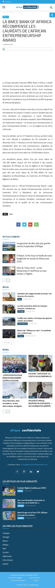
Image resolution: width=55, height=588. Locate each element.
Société (6, 552)
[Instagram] (24, 471)
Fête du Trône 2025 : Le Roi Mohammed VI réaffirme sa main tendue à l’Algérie (31, 270)
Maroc (20, 13)
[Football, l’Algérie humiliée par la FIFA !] (9, 491)
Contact (35, 580)
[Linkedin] (31, 471)
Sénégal (21, 311)
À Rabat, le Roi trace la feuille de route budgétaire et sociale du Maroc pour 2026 (34, 258)
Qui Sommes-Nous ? (19, 580)
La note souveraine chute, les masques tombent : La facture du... (32, 307)
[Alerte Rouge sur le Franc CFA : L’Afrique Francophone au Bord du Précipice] (9, 515)
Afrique (12, 13)
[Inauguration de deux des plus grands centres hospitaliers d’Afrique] (9, 246)
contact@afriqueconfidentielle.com (34, 464)
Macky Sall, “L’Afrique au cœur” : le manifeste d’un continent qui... (34, 331)
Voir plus (7, 342)
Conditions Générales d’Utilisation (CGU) (24, 575)
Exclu (11, 214)
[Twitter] (37, 471)
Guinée (5, 564)
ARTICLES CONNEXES (11, 236)
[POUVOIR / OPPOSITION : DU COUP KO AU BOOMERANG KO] (41, 363)
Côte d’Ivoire (8, 560)
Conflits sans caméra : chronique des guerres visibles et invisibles (34, 319)
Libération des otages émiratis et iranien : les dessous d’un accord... (34, 294)
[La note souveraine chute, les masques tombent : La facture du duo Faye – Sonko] (9, 309)
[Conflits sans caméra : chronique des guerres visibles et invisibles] (9, 321)
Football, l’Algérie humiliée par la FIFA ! (31, 488)
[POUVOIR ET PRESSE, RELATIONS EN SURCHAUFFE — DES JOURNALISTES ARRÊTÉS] (41, 390)
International (22, 324)
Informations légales (15, 578)
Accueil (5, 13)
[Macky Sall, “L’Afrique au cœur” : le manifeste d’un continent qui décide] (9, 333)
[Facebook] (17, 471)
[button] (51, 7)
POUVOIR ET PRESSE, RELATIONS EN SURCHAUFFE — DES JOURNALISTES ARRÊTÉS (40, 403)
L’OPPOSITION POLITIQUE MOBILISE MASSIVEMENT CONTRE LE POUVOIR (12, 378)
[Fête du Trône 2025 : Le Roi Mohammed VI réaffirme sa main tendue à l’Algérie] (9, 270)
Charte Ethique (35, 578)
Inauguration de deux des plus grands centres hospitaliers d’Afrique (33, 245)
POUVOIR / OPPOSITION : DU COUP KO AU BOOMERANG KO (40, 375)
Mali (19, 299)
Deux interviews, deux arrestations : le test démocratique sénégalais (12, 403)
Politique (6, 533)
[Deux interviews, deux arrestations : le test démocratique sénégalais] (15, 390)
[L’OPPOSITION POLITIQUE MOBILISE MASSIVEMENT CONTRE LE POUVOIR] (15, 364)
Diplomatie (7, 556)
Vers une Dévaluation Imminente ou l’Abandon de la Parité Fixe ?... (31, 501)
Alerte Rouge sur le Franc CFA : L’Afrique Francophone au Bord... (32, 513)
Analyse (20, 506)
